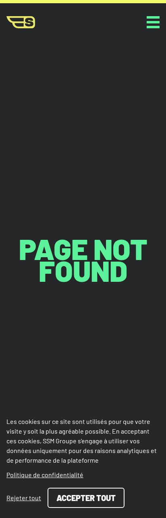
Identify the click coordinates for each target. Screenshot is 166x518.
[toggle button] (153, 22)
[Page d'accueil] (20, 22)
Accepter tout (86, 498)
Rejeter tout (23, 497)
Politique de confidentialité (44, 474)
